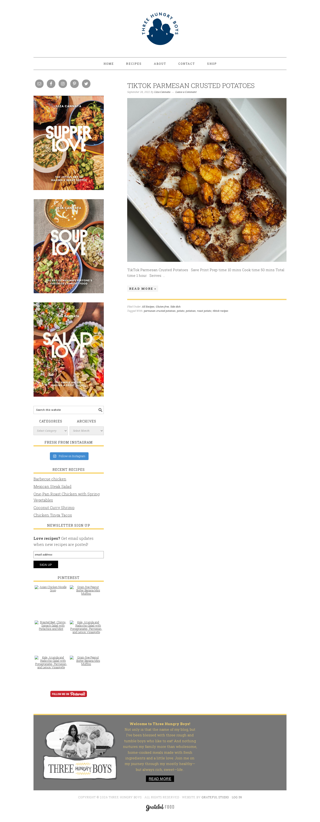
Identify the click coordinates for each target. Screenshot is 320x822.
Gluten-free (162, 306)
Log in (237, 797)
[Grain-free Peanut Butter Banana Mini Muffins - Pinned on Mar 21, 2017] (86, 592)
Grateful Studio (215, 797)
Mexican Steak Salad (52, 486)
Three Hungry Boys (160, 28)
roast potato (204, 310)
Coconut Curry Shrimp (53, 507)
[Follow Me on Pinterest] (68, 697)
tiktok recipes (220, 310)
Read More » (142, 288)
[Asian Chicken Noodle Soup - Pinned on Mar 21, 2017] (51, 591)
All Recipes (148, 306)
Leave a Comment (186, 92)
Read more (160, 779)
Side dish (175, 306)
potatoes (191, 310)
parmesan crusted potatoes (159, 310)
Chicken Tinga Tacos (52, 515)
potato (180, 310)
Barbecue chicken (49, 478)
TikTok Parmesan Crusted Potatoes (191, 85)
